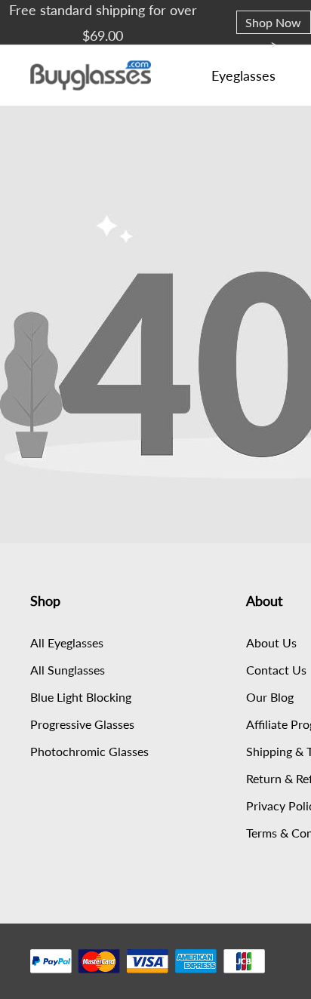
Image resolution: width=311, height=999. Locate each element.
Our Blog (270, 697)
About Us (271, 642)
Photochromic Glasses (89, 751)
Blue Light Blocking (80, 697)
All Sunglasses (67, 669)
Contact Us (276, 669)
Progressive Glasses (82, 724)
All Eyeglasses (66, 642)
